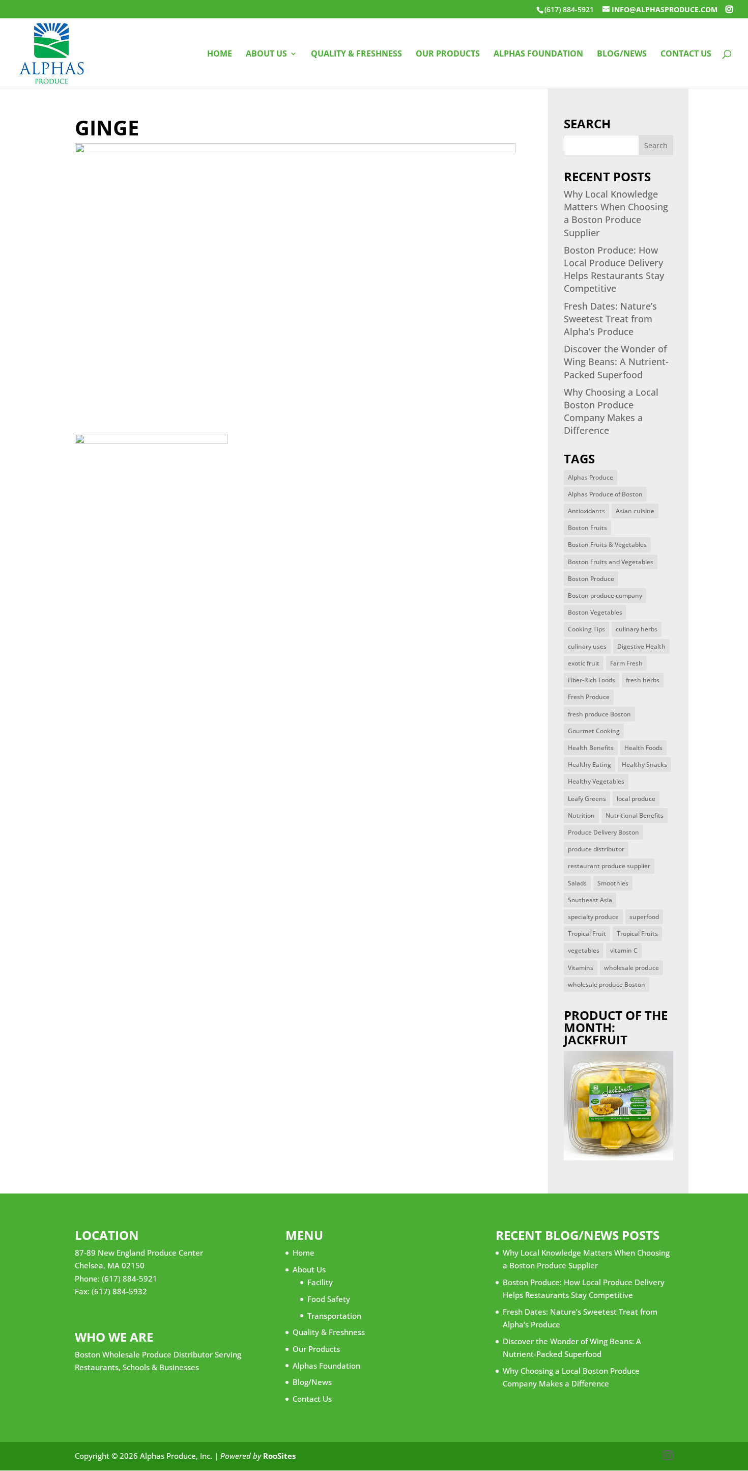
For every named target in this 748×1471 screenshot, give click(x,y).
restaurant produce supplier (609, 866)
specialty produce (593, 916)
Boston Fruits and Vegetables (610, 562)
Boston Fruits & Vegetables (607, 544)
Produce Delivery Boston (603, 832)
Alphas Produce (590, 477)
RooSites (279, 1456)
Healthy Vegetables (596, 781)
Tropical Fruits (637, 933)
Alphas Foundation (538, 54)
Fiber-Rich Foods (591, 680)
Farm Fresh (626, 663)
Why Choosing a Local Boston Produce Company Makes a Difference (611, 411)
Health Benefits (591, 747)
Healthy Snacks (644, 764)
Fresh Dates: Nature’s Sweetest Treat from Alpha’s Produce (610, 319)
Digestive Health (641, 646)
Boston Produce (591, 578)
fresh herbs (642, 680)
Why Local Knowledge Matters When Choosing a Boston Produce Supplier (616, 213)
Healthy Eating (589, 764)
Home (219, 54)
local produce (636, 798)
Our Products (448, 54)
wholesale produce (631, 967)
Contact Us (685, 54)
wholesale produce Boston (606, 984)
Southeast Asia (590, 900)
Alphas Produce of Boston (605, 494)
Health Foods (643, 747)
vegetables (583, 950)
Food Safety (328, 1299)
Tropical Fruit (587, 933)
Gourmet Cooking (594, 731)
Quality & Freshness (356, 54)
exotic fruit (583, 663)
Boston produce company (605, 595)
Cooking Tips (586, 629)
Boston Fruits (587, 527)
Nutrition (581, 815)
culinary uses (587, 646)
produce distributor (596, 849)
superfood (644, 916)
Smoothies (612, 883)
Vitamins (580, 967)
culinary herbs (636, 629)
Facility (320, 1282)
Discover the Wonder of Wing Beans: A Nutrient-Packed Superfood (616, 361)
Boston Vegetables (595, 612)
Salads (577, 883)
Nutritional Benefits (635, 815)
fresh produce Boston (599, 714)
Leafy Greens (587, 798)
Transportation (334, 1316)
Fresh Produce (589, 696)
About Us (266, 54)
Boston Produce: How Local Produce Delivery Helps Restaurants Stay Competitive (614, 269)
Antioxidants (586, 511)
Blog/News (622, 54)
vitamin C (624, 950)
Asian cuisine (635, 511)
